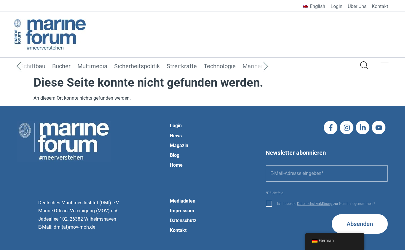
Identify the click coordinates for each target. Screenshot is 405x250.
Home (176, 165)
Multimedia (92, 66)
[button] (384, 66)
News (176, 135)
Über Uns (357, 6)
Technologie (220, 66)
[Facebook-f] (330, 127)
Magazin (179, 145)
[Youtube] (378, 127)
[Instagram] (346, 127)
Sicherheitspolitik (137, 66)
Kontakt (380, 6)
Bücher (61, 66)
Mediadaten (182, 201)
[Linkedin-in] (362, 127)
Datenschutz (183, 220)
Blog (174, 155)
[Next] (257, 66)
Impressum (182, 211)
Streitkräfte (182, 66)
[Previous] (27, 66)
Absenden (360, 223)
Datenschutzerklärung (314, 204)
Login (336, 6)
